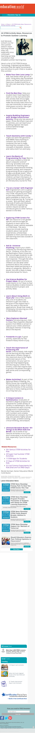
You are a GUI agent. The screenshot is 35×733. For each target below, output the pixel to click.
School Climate (4, 477)
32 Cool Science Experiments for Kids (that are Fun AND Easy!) (19, 466)
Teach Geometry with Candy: (18, 136)
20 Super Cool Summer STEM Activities (17, 455)
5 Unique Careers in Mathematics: (14, 399)
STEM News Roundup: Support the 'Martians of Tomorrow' (20, 526)
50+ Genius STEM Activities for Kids (18, 450)
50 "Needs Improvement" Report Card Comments (15, 682)
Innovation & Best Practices (26, 476)
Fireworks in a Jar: (14, 337)
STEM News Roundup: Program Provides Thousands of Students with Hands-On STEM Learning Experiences (20, 500)
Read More (27, 492)
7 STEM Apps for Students (16, 458)
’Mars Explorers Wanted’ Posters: (16, 319)
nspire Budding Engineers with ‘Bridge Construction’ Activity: (18, 117)
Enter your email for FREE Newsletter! (18, 708)
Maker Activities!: (14, 379)
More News (16, 549)
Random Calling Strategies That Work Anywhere (10, 726)
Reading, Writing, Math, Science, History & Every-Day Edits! (16, 651)
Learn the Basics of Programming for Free (16, 157)
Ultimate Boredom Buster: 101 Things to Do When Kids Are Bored (19, 430)
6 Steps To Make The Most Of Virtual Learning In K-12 (11, 728)
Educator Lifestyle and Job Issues (7, 476)
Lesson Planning (22, 477)
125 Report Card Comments (16, 665)
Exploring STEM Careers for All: (18, 219)
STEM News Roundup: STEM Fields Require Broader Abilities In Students (19, 514)
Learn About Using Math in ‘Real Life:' (18, 297)
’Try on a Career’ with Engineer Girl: (19, 189)
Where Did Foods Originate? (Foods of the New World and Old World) (17, 674)
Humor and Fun (18, 476)
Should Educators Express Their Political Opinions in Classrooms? (21, 539)
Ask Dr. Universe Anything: (13, 246)
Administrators (15, 477)
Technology (9, 477)
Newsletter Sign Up (14, 15)
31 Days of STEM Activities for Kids (18, 462)
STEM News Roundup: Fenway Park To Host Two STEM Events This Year (21, 486)
